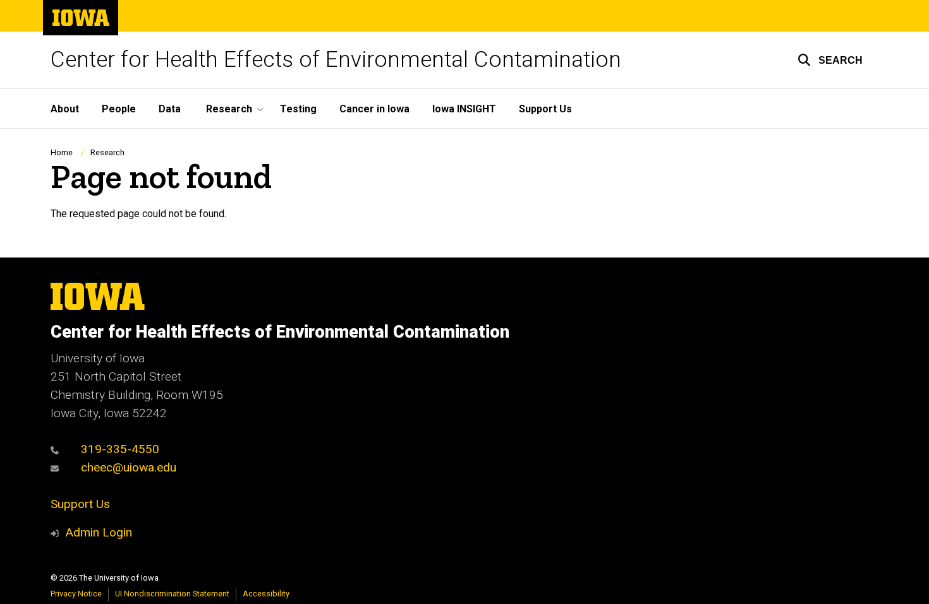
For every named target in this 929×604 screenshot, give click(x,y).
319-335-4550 (118, 449)
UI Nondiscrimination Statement (172, 593)
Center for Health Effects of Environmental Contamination (336, 60)
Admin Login (98, 532)
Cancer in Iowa (374, 109)
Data (170, 109)
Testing (298, 109)
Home (62, 152)
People (119, 109)
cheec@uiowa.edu (127, 467)
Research (107, 152)
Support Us (545, 109)
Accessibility (266, 593)
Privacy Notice (76, 593)
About (65, 109)
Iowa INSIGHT (464, 109)
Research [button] (229, 109)
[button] (830, 60)
